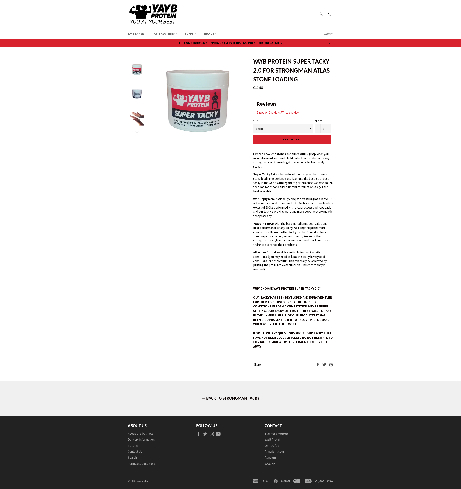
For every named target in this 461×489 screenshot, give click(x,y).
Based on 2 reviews (269, 112)
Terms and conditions (142, 464)
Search (132, 457)
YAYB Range (136, 33)
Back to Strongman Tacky (232, 398)
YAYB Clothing (164, 33)
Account (328, 33)
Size (255, 120)
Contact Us (135, 452)
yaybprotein (143, 481)
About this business (140, 434)
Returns (133, 446)
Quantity (320, 120)
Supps (189, 33)
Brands (209, 33)
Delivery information (141, 440)
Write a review (290, 112)
